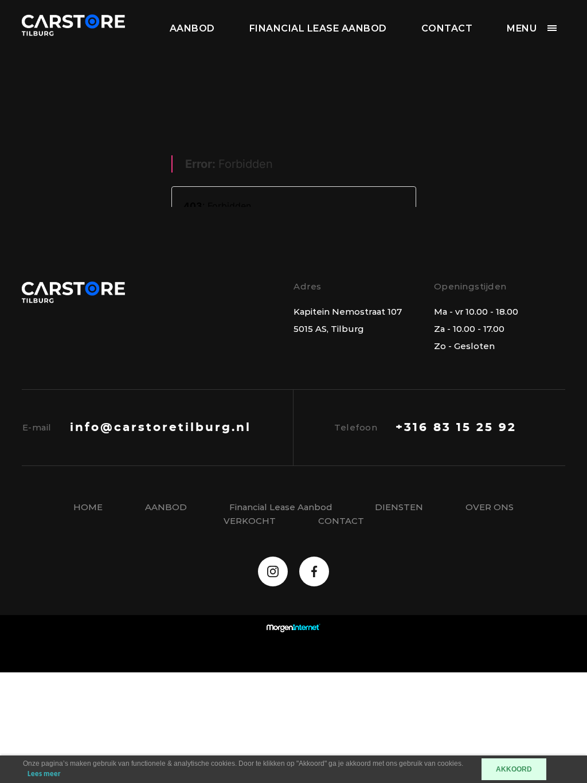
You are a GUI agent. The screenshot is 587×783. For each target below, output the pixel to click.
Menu (522, 28)
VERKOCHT (250, 520)
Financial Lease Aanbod (318, 28)
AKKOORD (514, 769)
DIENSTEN (399, 507)
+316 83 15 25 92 (456, 427)
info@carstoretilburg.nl (160, 427)
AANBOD (192, 28)
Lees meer (44, 774)
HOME (88, 507)
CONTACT (447, 28)
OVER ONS (489, 507)
